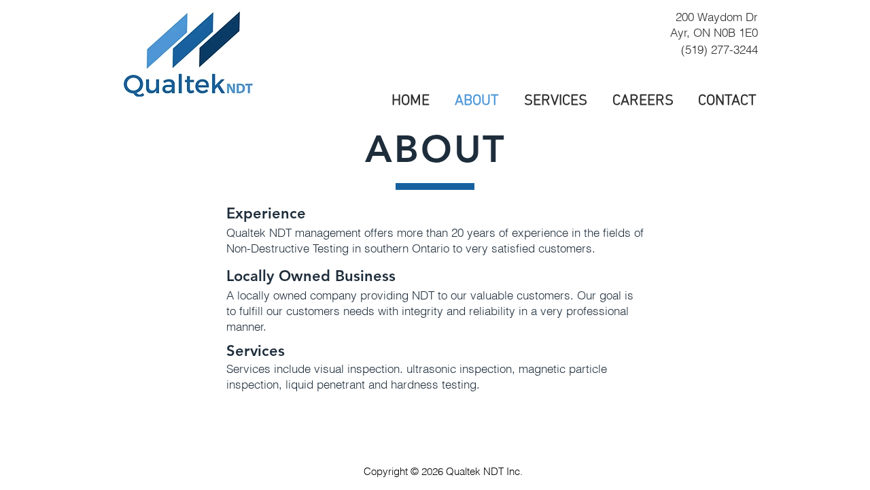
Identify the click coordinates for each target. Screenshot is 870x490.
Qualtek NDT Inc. (484, 471)
